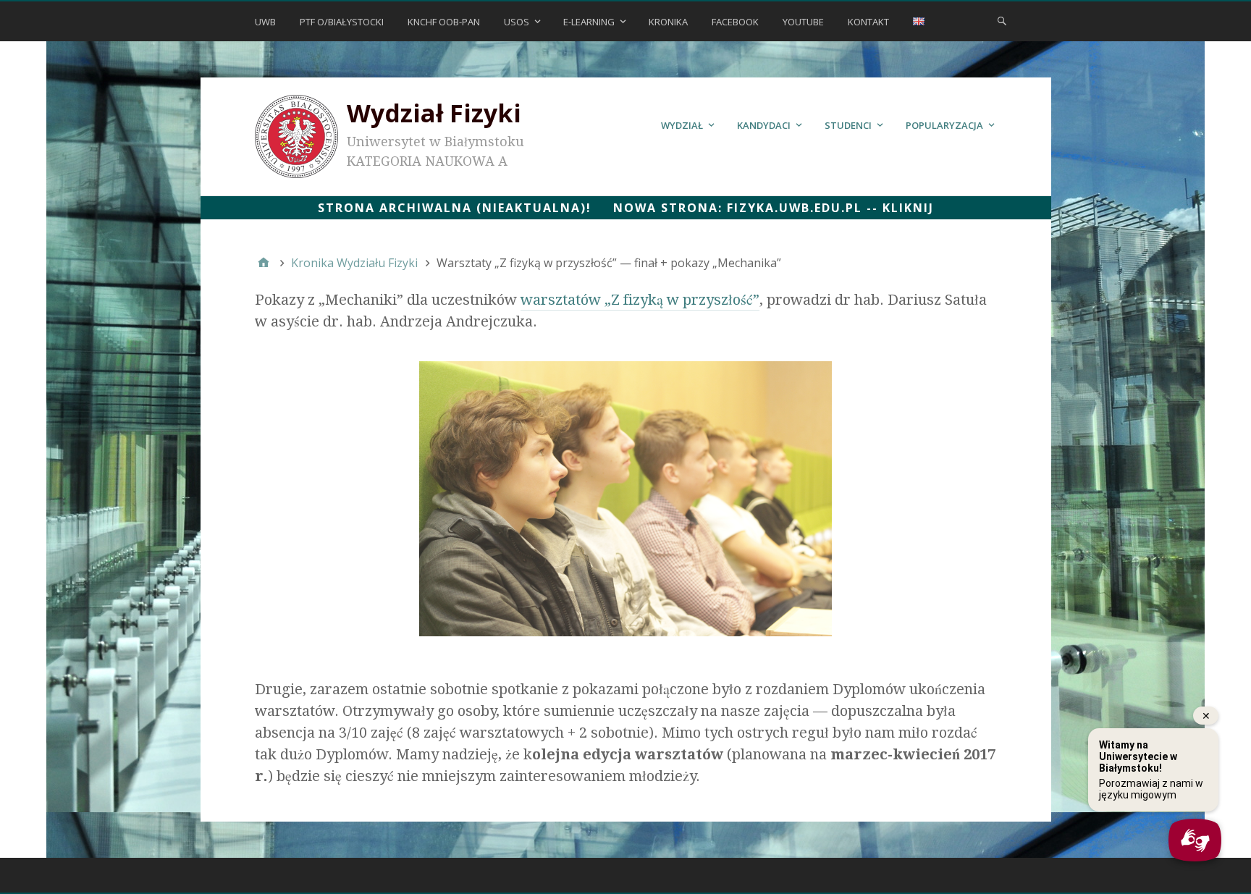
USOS (516, 21)
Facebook (735, 21)
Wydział (682, 125)
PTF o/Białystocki (342, 21)
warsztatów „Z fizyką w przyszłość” (640, 299)
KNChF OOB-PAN (444, 21)
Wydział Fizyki (434, 113)
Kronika (668, 21)
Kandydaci (764, 125)
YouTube (803, 21)
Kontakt (868, 21)
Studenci (848, 125)
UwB (265, 21)
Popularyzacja (944, 125)
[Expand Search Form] (1002, 20)
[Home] (263, 262)
